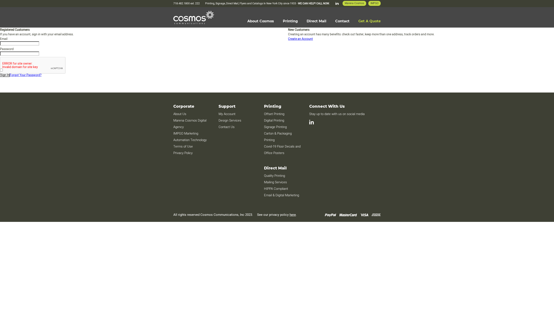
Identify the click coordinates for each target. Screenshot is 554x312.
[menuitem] (260, 21)
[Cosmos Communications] (193, 17)
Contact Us (227, 127)
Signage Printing (275, 127)
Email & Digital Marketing (281, 195)
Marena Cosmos (354, 3)
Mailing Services (275, 182)
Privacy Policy (183, 153)
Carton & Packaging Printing (278, 136)
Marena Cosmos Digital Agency (189, 123)
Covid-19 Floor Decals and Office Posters (282, 149)
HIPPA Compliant (276, 188)
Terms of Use (183, 146)
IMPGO (374, 3)
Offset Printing (274, 114)
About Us (179, 114)
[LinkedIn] (337, 3)
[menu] (314, 21)
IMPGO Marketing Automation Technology (190, 136)
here (293, 214)
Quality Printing (274, 175)
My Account (227, 114)
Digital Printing (274, 120)
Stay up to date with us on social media (337, 114)
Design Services (230, 120)
